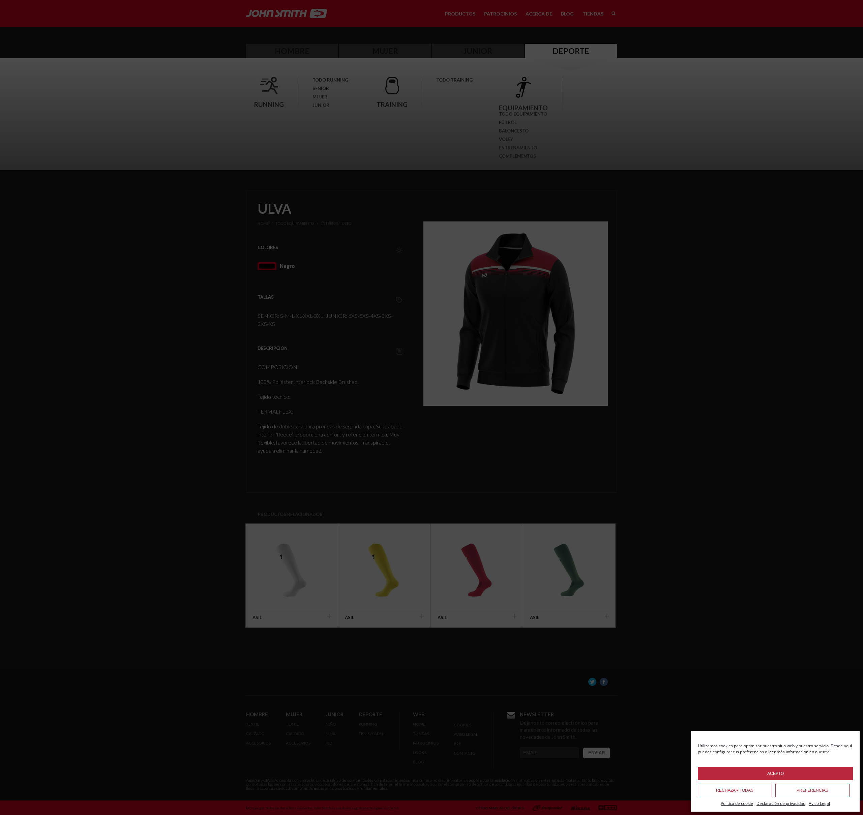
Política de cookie (737, 803)
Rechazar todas (734, 790)
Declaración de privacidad (780, 803)
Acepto (775, 773)
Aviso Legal (819, 803)
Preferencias (812, 790)
